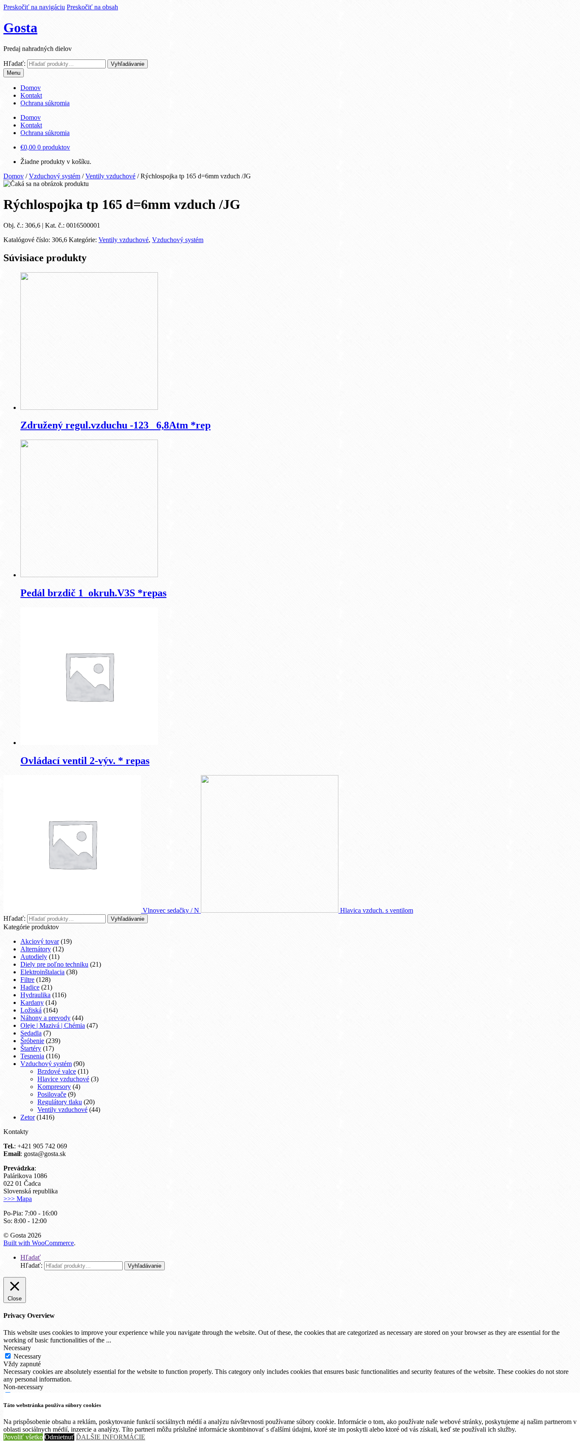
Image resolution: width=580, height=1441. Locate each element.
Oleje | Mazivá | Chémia (52, 1025)
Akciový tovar (39, 941)
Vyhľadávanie (127, 64)
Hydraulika (35, 994)
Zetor (27, 1117)
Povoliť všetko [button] (23, 1437)
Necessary (27, 1356)
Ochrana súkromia (45, 103)
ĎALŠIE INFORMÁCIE (110, 1437)
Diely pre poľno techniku (54, 964)
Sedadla (31, 1033)
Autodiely (33, 956)
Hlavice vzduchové (63, 1079)
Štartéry (30, 1048)
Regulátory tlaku (59, 1101)
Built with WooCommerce (38, 1242)
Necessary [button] (17, 1347)
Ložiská (31, 1010)
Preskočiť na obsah (92, 7)
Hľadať (30, 1257)
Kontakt (31, 95)
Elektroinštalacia (42, 972)
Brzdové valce (56, 1071)
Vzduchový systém (54, 176)
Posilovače (51, 1094)
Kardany (32, 1002)
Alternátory (35, 949)
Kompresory (54, 1086)
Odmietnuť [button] (59, 1437)
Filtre (27, 979)
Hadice (29, 987)
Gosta (20, 27)
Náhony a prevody (45, 1017)
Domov (30, 87)
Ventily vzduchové (110, 176)
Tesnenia (32, 1056)
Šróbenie (32, 1040)
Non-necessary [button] (23, 1386)
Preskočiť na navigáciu (34, 7)
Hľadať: (14, 63)
